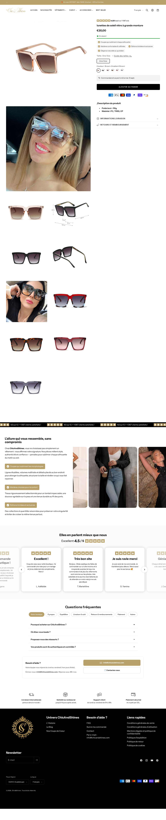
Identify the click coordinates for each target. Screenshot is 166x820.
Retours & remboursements (101, 614)
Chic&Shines (16, 790)
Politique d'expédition (137, 737)
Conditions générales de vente (140, 723)
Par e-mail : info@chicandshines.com (98, 736)
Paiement (121, 614)
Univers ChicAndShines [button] (62, 717)
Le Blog (49, 727)
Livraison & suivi (79, 614)
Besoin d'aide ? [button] (97, 717)
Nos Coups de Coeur (55, 731)
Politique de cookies (136, 745)
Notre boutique (36, 614)
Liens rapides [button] (136, 717)
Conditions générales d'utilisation (142, 727)
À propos (51, 614)
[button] (60, 10)
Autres (132, 614)
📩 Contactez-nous (112, 670)
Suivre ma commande (96, 727)
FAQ (89, 723)
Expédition (64, 614)
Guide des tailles (121, 56)
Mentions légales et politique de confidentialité (141, 732)
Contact (90, 731)
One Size (103, 61)
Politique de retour (135, 741)
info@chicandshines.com (113, 663)
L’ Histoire (50, 723)
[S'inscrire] (36, 760)
